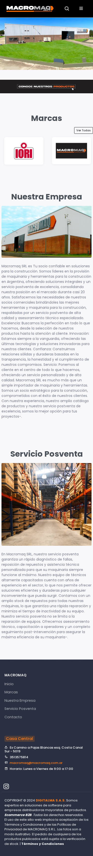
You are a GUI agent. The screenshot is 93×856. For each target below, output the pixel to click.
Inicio (9, 683)
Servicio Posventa (20, 708)
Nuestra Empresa (19, 700)
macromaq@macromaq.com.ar (36, 762)
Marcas (11, 692)
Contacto (13, 717)
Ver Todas (83, 130)
